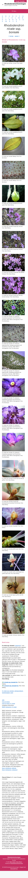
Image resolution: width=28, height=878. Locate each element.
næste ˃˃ (17, 36)
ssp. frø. (11, 685)
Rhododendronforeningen (15, 4)
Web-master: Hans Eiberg (16, 862)
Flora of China (6, 702)
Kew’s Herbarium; (9, 768)
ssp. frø (10, 682)
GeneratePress (14, 868)
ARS (3, 700)
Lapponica (17, 645)
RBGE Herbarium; (9, 707)
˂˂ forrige (10, 36)
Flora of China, (8, 703)
